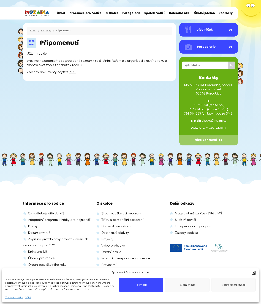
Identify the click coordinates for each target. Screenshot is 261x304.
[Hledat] (231, 65)
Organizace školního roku (47, 264)
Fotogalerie (131, 13)
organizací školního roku (145, 60)
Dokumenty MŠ (39, 232)
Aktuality (46, 30)
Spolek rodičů (154, 13)
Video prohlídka (113, 245)
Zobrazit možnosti (234, 284)
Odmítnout (187, 284)
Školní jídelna (204, 13)
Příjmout (141, 284)
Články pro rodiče (41, 258)
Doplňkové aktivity (115, 232)
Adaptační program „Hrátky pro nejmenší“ (59, 220)
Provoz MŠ (109, 265)
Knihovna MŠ (38, 251)
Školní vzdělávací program (121, 213)
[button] (254, 272)
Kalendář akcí (179, 13)
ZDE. (72, 72)
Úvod (61, 13)
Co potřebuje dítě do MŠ (46, 213)
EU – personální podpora (194, 226)
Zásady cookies (14, 297)
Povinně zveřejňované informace (125, 258)
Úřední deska (111, 252)
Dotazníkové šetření (116, 226)
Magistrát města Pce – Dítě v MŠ (198, 213)
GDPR (28, 297)
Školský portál (185, 220)
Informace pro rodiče (85, 13)
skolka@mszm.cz (214, 120)
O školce (112, 13)
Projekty (107, 239)
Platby (32, 226)
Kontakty (226, 13)
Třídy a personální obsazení (122, 220)
